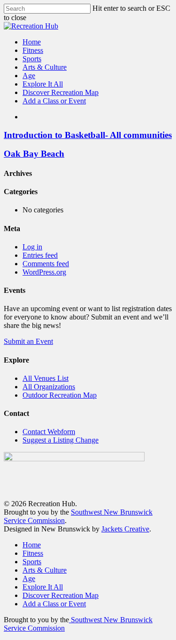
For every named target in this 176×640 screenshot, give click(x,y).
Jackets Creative (125, 529)
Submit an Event (28, 341)
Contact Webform (49, 432)
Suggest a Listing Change (61, 440)
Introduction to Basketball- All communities (88, 135)
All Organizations (49, 387)
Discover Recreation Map (61, 595)
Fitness (33, 553)
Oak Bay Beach (34, 154)
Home (32, 545)
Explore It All (43, 587)
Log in (32, 247)
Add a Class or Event (54, 604)
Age (29, 578)
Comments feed (46, 264)
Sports (32, 562)
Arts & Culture (45, 570)
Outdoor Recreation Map (60, 395)
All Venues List (46, 378)
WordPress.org (44, 272)
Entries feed (40, 255)
